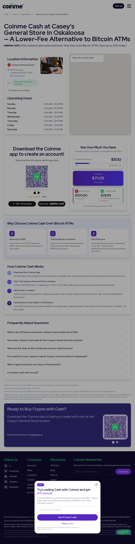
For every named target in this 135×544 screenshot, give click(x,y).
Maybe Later (67, 523)
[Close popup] (96, 484)
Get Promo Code (67, 517)
